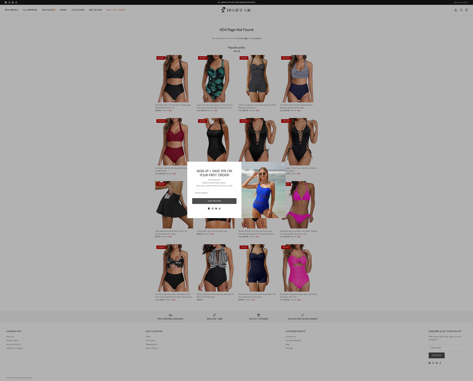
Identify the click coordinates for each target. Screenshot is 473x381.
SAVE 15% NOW (214, 201)
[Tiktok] (220, 208)
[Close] (282, 164)
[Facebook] (209, 208)
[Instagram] (212, 208)
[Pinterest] (216, 208)
